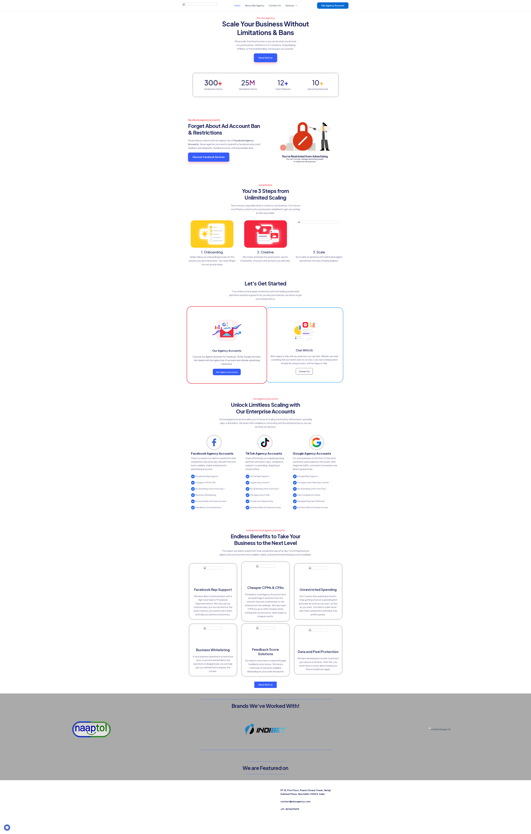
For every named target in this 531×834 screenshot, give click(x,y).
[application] (295, 5)
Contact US (275, 5)
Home (237, 5)
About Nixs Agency (254, 5)
